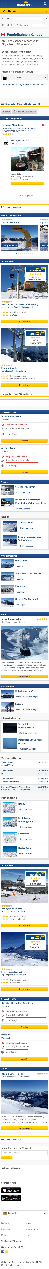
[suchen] (45, 4)
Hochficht (6, 1035)
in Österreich (27, 307)
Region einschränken (25, 111)
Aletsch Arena (8, 448)
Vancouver (15, 131)
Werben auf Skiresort (11, 1241)
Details (27, 183)
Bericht (24, 441)
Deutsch (12, 1213)
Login (28, 1235)
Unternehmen (32, 1229)
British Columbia (28, 128)
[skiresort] (24, 4)
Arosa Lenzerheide (11, 416)
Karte (7, 111)
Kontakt (5, 1223)
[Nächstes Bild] (46, 237)
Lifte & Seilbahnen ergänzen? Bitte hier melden (23, 84)
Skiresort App (8, 1183)
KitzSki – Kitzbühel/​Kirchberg (17, 1003)
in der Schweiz (20, 371)
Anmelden (7, 1157)
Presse (4, 1235)
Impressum (6, 1229)
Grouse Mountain (13, 125)
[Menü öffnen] (4, 4)
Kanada (17, 128)
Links (28, 1223)
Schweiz (5, 420)
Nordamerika (7, 128)
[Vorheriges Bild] (3, 237)
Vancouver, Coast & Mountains (13, 130)
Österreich (5, 1006)
